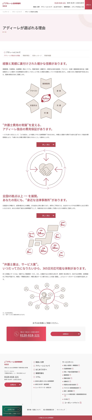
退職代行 (66, 381)
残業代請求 (67, 378)
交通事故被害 (67, 368)
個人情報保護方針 (48, 410)
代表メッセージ (37, 55)
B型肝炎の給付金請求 (70, 384)
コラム (38, 377)
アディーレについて (17, 12)
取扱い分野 (40, 362)
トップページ (6, 12)
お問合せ (88, 5)
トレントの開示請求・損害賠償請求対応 (75, 394)
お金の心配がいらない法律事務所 (44, 381)
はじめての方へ (41, 369)
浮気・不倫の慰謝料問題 (71, 372)
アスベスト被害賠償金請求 (71, 388)
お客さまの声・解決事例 (42, 384)
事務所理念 (26, 55)
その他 (66, 399)
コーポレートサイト (72, 403)
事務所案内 (40, 373)
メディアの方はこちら (78, 7)
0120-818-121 (60, 3)
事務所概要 (47, 55)
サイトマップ (61, 410)
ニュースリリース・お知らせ (43, 387)
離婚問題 (66, 375)
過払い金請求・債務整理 (71, 365)
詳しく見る (46, 144)
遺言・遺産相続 (68, 391)
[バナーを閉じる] (22, 404)
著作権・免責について (34, 410)
